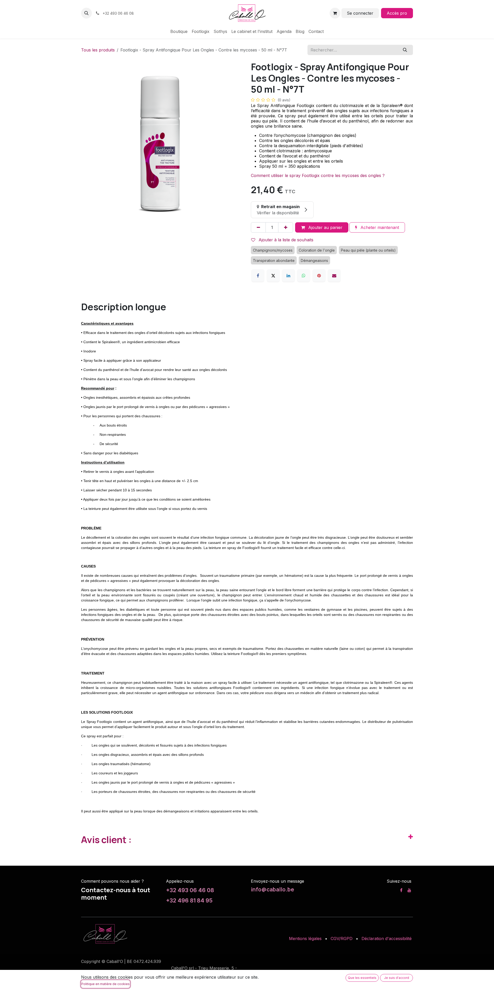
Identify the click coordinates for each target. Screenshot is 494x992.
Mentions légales (305, 938)
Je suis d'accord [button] (396, 978)
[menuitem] (179, 31)
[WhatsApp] (303, 275)
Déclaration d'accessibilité (386, 938)
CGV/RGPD (341, 938)
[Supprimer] (258, 227)
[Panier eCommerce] (335, 13)
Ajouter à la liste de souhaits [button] (285, 239)
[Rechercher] (405, 50)
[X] (273, 275)
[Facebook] (258, 275)
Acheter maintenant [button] (379, 227)
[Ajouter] (285, 227)
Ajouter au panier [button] (324, 227)
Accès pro (397, 13)
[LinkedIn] (288, 275)
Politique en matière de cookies (105, 984)
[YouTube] (409, 890)
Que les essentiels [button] (362, 978)
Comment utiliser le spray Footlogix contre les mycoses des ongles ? (318, 175)
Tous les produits (98, 49)
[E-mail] (334, 275)
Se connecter (360, 13)
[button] (86, 13)
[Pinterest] (319, 275)
